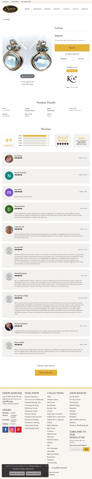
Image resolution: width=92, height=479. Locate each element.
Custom (66, 9)
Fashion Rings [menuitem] (74, 405)
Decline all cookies (17, 473)
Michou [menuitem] (50, 443)
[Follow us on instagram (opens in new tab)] (12, 430)
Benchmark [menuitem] (51, 405)
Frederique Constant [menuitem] (54, 414)
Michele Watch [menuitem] (52, 440)
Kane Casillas (19, 342)
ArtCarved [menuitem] (51, 402)
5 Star (20, 136)
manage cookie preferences (23, 469)
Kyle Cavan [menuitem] (51, 428)
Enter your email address (78, 445)
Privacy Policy (34, 466)
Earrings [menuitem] (72, 411)
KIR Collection (51, 110)
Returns (81, 59)
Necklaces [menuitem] (73, 414)
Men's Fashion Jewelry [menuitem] (78, 420)
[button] (5, 2)
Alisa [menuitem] (49, 397)
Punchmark (50, 475)
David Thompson (20, 273)
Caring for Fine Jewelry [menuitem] (33, 417)
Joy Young (18, 156)
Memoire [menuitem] (50, 437)
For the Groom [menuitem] (75, 400)
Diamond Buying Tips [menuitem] (33, 402)
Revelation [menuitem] (51, 457)
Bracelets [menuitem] (73, 408)
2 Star (20, 143)
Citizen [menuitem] (49, 411)
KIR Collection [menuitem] (52, 425)
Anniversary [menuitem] (74, 402)
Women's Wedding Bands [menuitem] (79, 425)
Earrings (6, 19)
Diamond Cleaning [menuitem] (32, 420)
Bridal (27, 9)
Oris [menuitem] (48, 445)
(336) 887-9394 (27, 84)
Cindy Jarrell (19, 227)
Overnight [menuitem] (51, 451)
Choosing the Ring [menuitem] (31, 405)
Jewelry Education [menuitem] (31, 397)
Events (75, 9)
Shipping (63, 59)
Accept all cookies (33, 473)
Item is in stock (72, 71)
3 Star (20, 140)
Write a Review (46, 372)
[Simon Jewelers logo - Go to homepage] (11, 9)
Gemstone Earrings (30, 110)
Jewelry (57, 9)
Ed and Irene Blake (21, 296)
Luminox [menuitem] (50, 431)
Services (85, 9)
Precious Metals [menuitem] (30, 414)
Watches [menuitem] (73, 422)
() (48, 136)
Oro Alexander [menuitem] (52, 448)
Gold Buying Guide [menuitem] (32, 428)
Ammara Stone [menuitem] (52, 400)
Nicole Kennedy (20, 173)
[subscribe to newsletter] (86, 449)
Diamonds (37, 9)
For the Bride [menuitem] (74, 397)
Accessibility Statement (59, 468)
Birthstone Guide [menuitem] (31, 408)
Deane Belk (18, 247)
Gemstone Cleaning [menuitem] (32, 422)
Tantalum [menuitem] (50, 460)
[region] (27, 54)
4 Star (20, 138)
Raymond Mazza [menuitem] (53, 454)
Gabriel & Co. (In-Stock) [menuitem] (56, 417)
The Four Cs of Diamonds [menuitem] (34, 400)
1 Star (20, 145)
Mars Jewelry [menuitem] (52, 434)
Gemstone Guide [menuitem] (31, 411)
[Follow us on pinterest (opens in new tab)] (19, 430)
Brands (47, 9)
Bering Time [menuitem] (51, 408)
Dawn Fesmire (19, 206)
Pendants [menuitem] (73, 417)
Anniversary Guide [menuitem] (31, 425)
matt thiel (18, 189)
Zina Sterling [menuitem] (52, 463)
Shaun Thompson (20, 324)
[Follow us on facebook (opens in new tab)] (5, 430)
